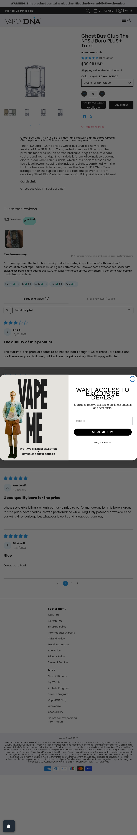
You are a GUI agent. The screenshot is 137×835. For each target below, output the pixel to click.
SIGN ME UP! (102, 432)
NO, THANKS (102, 442)
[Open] (9, 826)
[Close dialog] (132, 379)
